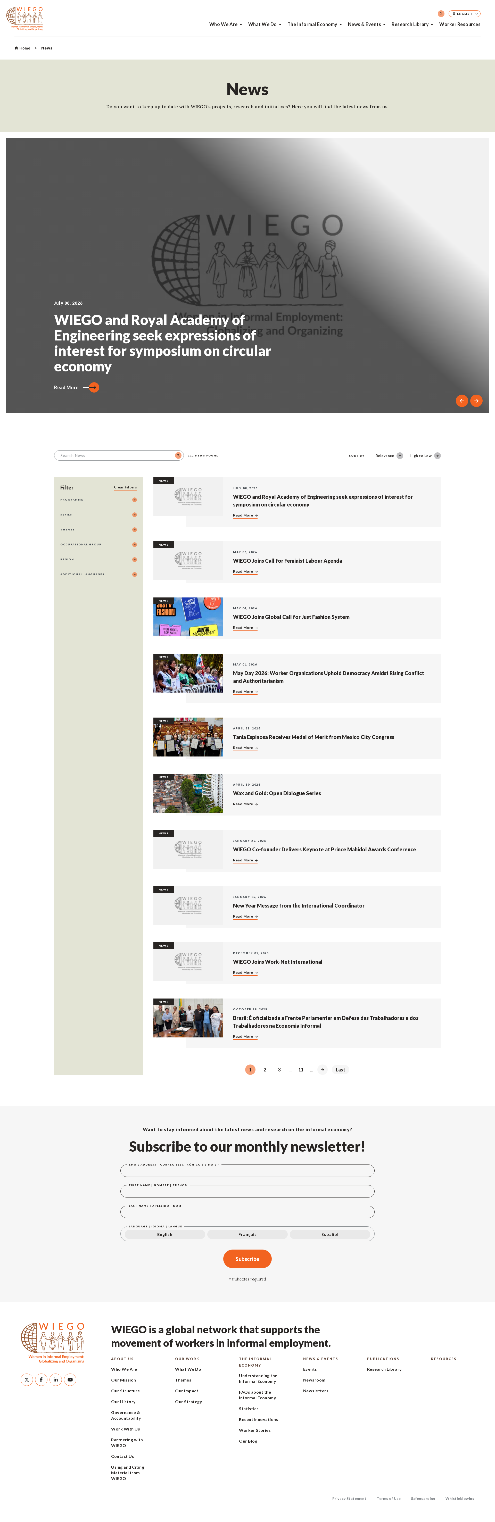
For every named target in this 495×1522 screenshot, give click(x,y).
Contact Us (122, 1456)
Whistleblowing (460, 1498)
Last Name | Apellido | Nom (155, 1205)
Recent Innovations (258, 1419)
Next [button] (322, 1069)
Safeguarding (423, 1498)
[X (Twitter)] (27, 1380)
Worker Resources (460, 24)
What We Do (262, 24)
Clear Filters (125, 487)
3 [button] (279, 1069)
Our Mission (123, 1379)
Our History (123, 1401)
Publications (383, 1359)
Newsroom (314, 1379)
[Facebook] (41, 1380)
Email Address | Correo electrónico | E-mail (174, 1164)
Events (310, 1369)
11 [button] (300, 1069)
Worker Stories (255, 1430)
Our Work (187, 1359)
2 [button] (264, 1069)
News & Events (364, 24)
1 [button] (250, 1069)
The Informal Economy (312, 24)
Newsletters (316, 1390)
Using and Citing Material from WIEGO (127, 1473)
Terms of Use (389, 1498)
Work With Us (125, 1428)
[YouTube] (70, 1380)
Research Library (410, 24)
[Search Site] (441, 13)
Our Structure (125, 1390)
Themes (183, 1379)
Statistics (249, 1408)
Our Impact (186, 1390)
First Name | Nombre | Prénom (158, 1185)
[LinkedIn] (56, 1380)
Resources (444, 1359)
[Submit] (178, 455)
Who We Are (223, 24)
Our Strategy (188, 1401)
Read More (66, 387)
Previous (462, 401)
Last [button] (340, 1069)
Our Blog (248, 1440)
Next (476, 401)
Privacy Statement (349, 1498)
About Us (122, 1359)
